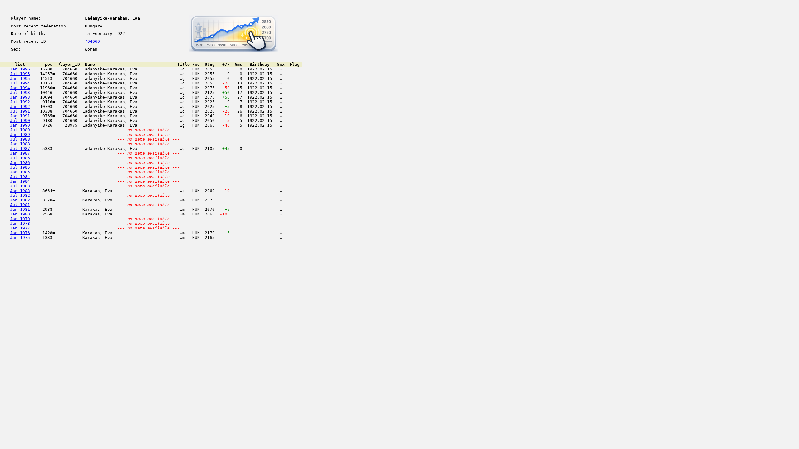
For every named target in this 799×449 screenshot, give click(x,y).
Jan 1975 (20, 237)
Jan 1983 (20, 190)
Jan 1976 (20, 232)
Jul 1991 (20, 111)
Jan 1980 (20, 214)
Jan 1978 (20, 223)
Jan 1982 (20, 200)
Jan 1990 (20, 125)
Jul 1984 (20, 176)
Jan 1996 (20, 69)
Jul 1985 (20, 167)
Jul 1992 (20, 101)
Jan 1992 (20, 106)
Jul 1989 (20, 130)
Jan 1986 (20, 162)
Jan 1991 (20, 115)
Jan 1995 (20, 78)
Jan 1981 (20, 209)
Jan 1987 (20, 153)
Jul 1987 (20, 148)
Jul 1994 (20, 83)
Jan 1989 (20, 134)
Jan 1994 (20, 87)
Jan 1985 (20, 172)
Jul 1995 (20, 73)
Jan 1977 (20, 228)
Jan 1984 (20, 181)
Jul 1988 (20, 139)
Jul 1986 (20, 158)
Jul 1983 (20, 186)
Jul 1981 (20, 204)
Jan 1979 (20, 218)
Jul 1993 (20, 92)
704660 (92, 41)
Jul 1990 (20, 120)
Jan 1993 (20, 97)
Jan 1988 (20, 144)
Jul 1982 (20, 195)
